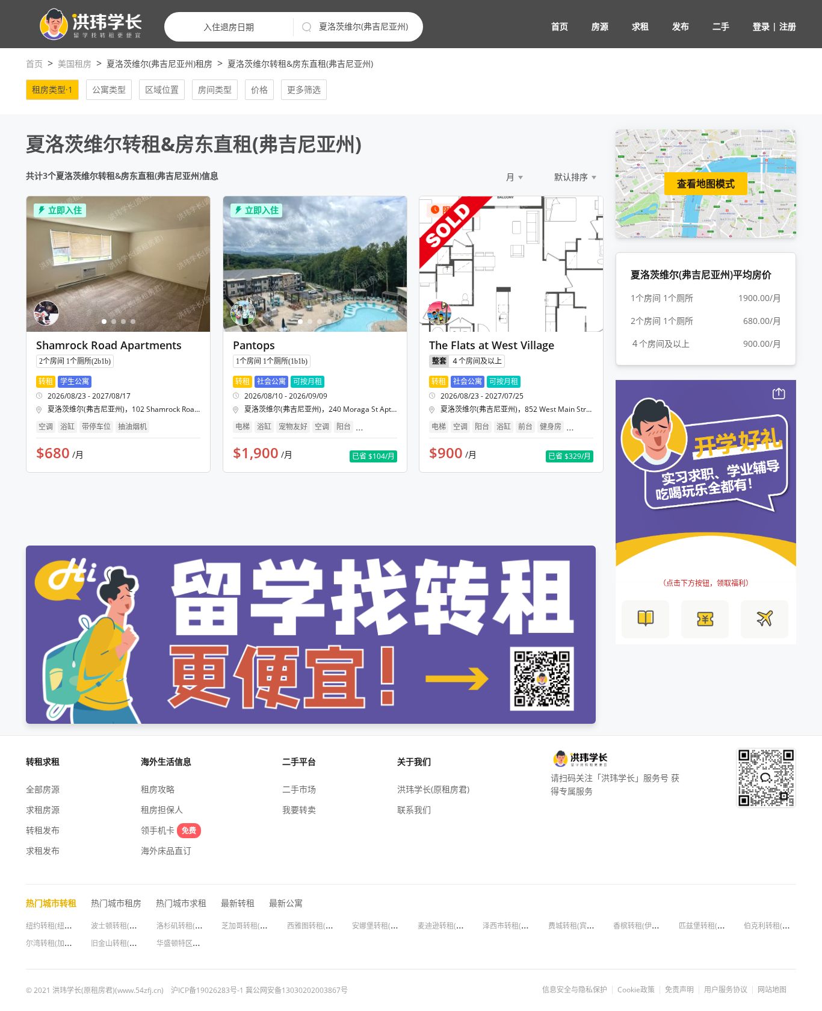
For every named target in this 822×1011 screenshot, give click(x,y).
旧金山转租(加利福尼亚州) (133, 943)
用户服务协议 (725, 990)
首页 (559, 26)
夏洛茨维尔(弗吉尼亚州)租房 (159, 63)
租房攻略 (158, 789)
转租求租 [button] (43, 761)
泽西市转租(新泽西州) (517, 926)
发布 (680, 26)
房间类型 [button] (215, 89)
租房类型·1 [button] (52, 89)
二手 (720, 26)
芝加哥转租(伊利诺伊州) (259, 926)
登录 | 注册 (774, 26)
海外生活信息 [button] (166, 761)
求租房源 (43, 809)
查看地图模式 (706, 183)
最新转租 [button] (238, 903)
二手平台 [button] (299, 761)
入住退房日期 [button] (228, 27)
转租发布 (43, 830)
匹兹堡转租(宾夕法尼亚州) (721, 926)
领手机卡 (168, 830)
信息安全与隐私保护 (574, 990)
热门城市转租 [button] (51, 903)
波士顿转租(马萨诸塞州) (129, 926)
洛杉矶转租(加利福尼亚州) (198, 926)
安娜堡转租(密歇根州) (387, 926)
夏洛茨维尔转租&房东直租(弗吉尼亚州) (300, 63)
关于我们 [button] (414, 761)
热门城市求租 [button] (181, 903)
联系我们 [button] (414, 809)
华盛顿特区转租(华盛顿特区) (202, 943)
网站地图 (772, 990)
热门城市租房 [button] (116, 903)
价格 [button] (259, 89)
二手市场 (299, 789)
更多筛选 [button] (304, 89)
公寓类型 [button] (109, 89)
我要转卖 (299, 809)
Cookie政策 (636, 990)
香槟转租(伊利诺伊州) (648, 926)
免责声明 (679, 990)
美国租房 (74, 63)
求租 (640, 26)
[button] (86, 24)
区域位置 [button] (162, 89)
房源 (600, 26)
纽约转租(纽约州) (53, 926)
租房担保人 (162, 809)
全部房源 (43, 789)
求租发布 (43, 850)
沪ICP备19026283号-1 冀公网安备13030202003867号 (259, 990)
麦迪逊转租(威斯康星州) (456, 926)
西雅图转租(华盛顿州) (322, 926)
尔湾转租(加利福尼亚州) (64, 943)
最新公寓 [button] (286, 903)
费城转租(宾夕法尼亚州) (586, 926)
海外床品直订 (166, 850)
